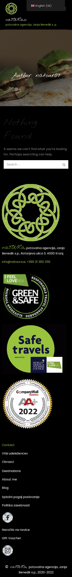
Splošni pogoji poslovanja (20, 497)
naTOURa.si (16, 20)
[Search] (64, 164)
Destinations (11, 471)
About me (9, 479)
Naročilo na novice (16, 530)
